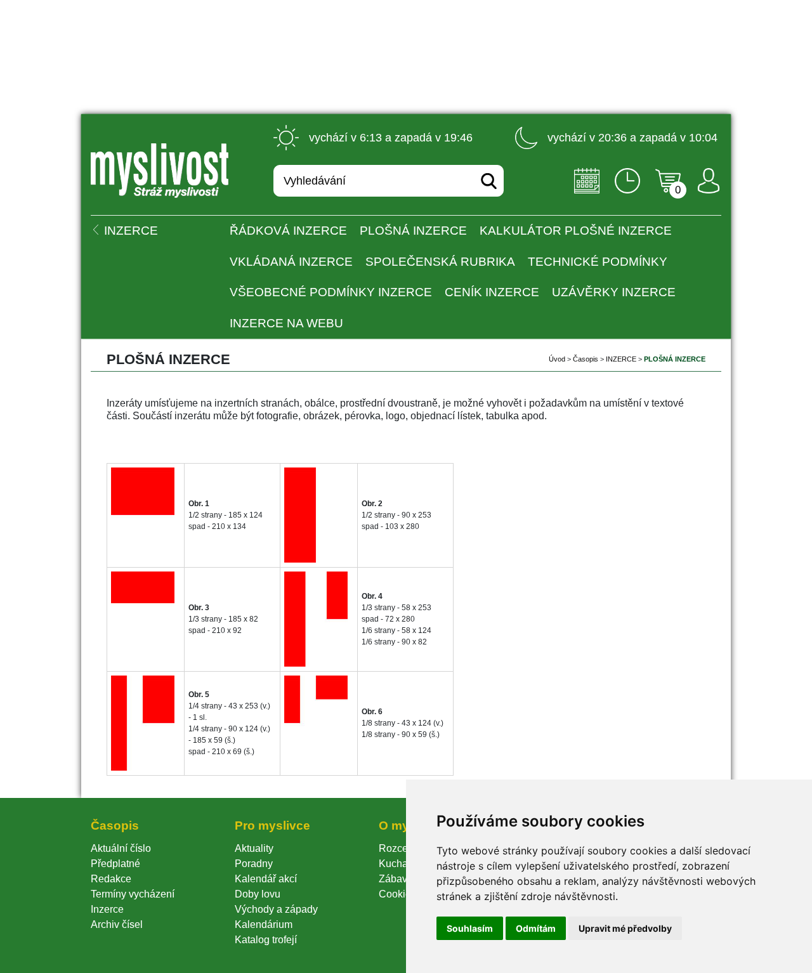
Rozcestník (404, 848)
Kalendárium (263, 924)
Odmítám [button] (536, 928)
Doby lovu (257, 894)
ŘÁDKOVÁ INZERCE (288, 230)
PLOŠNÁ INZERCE (413, 230)
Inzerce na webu (286, 323)
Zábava (396, 878)
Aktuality (254, 848)
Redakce (111, 878)
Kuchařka (400, 863)
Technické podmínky (597, 261)
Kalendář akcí (266, 878)
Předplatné (115, 863)
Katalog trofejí (266, 939)
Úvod (557, 359)
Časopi (585, 359)
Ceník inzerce (492, 292)
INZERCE (621, 359)
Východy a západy (276, 909)
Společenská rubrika (440, 261)
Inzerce (107, 909)
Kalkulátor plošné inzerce (576, 230)
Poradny (254, 863)
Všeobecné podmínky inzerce (331, 292)
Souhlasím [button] (470, 928)
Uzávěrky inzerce (614, 292)
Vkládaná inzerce (291, 261)
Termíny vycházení (132, 894)
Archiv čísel (117, 924)
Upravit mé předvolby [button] (625, 928)
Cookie (397, 894)
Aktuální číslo (121, 848)
